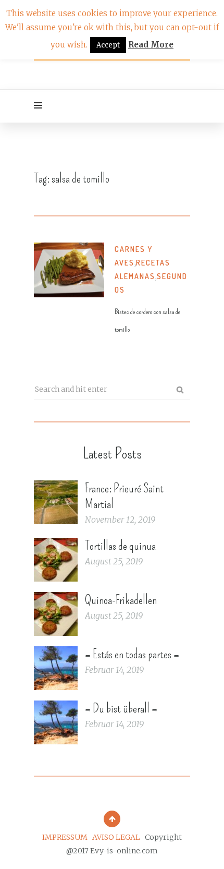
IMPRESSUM (65, 837)
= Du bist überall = (121, 708)
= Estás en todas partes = (132, 654)
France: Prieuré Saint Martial (124, 496)
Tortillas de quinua (120, 545)
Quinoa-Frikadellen (121, 600)
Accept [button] (108, 45)
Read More (150, 45)
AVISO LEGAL (116, 837)
